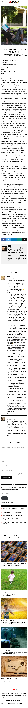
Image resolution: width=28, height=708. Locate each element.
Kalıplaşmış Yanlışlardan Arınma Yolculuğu (10, 592)
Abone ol (4, 498)
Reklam (10, 704)
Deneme (22, 54)
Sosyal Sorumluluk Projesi (10, 703)
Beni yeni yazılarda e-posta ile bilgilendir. (12, 474)
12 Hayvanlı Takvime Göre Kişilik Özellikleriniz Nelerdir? (15, 519)
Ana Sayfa (2, 703)
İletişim (14, 704)
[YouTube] (14, 690)
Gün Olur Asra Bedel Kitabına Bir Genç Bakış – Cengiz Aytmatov (14, 522)
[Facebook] (3, 239)
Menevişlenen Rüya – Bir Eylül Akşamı (9, 678)
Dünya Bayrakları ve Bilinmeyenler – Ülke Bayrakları (14, 508)
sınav (9, 102)
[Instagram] (12, 690)
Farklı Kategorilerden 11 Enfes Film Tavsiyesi (12, 515)
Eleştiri (16, 54)
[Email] (24, 239)
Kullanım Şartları (5, 704)
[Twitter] (8, 239)
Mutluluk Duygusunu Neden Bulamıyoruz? (9, 620)
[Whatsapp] (19, 239)
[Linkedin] (14, 239)
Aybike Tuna (9, 418)
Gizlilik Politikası (19, 703)
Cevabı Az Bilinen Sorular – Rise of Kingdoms (12, 512)
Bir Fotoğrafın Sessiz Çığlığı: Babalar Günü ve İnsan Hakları (14, 563)
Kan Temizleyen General (6, 650)
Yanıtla (8, 413)
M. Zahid (8, 276)
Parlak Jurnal (8, 700)
